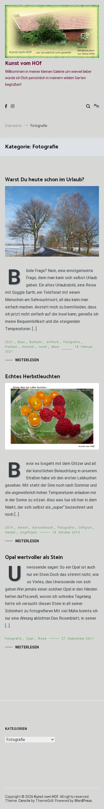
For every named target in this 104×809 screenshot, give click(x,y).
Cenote (24, 801)
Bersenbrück (43, 527)
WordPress (83, 801)
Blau (21, 342)
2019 (9, 527)
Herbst (10, 532)
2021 (9, 342)
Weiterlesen (27, 360)
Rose (42, 638)
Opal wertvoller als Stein (34, 557)
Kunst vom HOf (23, 63)
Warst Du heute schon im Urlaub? (44, 179)
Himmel (28, 347)
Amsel (23, 527)
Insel (43, 347)
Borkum (36, 342)
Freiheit (11, 347)
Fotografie (71, 342)
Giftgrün (85, 527)
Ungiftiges (28, 532)
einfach (52, 342)
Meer (55, 347)
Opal (30, 638)
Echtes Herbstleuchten (32, 376)
